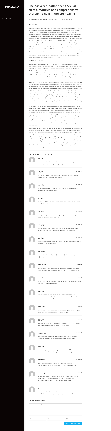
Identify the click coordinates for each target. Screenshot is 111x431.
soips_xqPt (41, 225)
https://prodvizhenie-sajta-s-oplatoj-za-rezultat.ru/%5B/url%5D (55, 380)
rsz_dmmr (41, 360)
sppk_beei (41, 346)
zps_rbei (40, 198)
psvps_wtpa (42, 333)
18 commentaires (67, 19)
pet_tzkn (41, 211)
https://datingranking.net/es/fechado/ (62, 28)
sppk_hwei (41, 320)
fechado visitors (53, 19)
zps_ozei (40, 158)
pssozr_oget (42, 373)
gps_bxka (41, 185)
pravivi (33, 19)
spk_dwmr (41, 251)
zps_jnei (40, 388)
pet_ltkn (40, 172)
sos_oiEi (40, 278)
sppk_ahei (41, 291)
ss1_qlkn (41, 238)
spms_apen (41, 306)
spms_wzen (42, 265)
